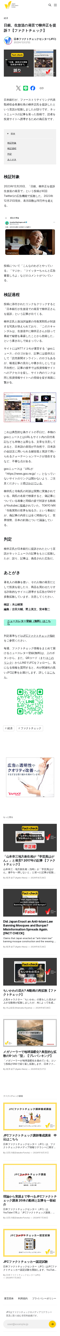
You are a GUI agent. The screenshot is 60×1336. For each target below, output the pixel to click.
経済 (6, 18)
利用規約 (23, 1298)
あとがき (11, 159)
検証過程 (11, 148)
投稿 (22, 505)
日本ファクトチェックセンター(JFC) (35, 39)
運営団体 (9, 1298)
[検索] (49, 5)
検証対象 (11, 142)
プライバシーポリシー (44, 1298)
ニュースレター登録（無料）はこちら (29, 622)
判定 (9, 154)
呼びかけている (32, 483)
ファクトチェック (31, 728)
